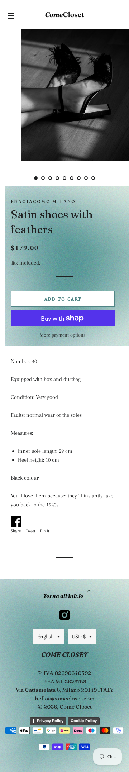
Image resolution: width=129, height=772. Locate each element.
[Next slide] (105, 178)
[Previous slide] (24, 178)
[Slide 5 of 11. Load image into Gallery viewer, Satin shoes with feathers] (64, 178)
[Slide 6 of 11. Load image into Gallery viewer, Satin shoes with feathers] (71, 178)
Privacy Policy (50, 720)
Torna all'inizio (63, 595)
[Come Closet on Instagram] (64, 615)
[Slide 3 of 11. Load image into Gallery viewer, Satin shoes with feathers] (50, 178)
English (45, 636)
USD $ (79, 636)
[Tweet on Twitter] (32, 520)
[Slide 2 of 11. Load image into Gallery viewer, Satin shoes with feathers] (43, 178)
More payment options (63, 335)
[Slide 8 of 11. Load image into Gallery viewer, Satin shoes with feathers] (86, 178)
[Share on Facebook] (17, 520)
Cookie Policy (84, 720)
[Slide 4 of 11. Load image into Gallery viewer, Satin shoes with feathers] (57, 178)
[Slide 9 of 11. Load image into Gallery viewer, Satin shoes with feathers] (93, 178)
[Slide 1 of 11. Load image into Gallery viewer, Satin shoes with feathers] (35, 178)
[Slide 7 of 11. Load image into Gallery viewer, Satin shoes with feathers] (78, 178)
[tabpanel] (64, 94)
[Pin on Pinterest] (46, 520)
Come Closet (75, 706)
